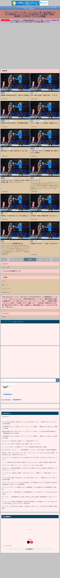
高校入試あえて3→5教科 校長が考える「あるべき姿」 (14, 150)
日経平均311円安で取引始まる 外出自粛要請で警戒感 (14, 123)
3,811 (20, 259)
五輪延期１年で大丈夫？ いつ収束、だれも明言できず (44, 243)
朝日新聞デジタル (9, 92)
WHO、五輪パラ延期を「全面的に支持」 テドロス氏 (44, 95)
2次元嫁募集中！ (30, 549)
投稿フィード (5, 284)
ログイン (4, 281)
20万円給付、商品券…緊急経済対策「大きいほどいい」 (44, 215)
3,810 (13, 259)
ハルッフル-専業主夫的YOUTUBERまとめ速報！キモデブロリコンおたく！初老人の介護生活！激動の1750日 (29, 462)
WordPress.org (5, 292)
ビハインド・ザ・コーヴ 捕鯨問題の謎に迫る (12, 243)
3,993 (56, 259)
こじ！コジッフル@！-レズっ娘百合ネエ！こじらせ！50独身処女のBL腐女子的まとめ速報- (24, 446)
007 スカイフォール (35, 180)
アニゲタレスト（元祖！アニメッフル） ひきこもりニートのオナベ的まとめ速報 (22, 465)
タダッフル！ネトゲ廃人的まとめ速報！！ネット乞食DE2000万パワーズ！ (20, 441)
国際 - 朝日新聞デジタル (38, 120)
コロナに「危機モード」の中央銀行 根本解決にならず (44, 123)
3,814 (46, 259)
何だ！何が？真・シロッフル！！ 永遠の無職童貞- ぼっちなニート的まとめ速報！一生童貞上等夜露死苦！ (29, 449)
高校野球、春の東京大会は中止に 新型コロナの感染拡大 (15, 95)
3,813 (39, 259)
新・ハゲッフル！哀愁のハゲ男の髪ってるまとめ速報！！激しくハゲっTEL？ (21, 443)
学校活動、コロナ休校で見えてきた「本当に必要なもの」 (15, 215)
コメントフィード (6, 288)
